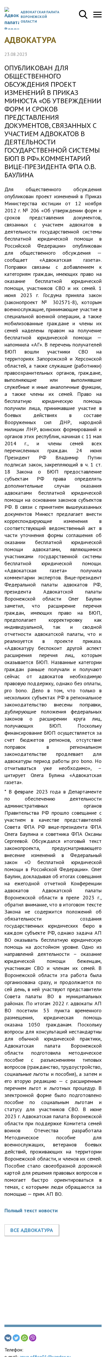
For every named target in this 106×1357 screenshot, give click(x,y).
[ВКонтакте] (7, 1337)
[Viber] (32, 1337)
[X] (16, 1337)
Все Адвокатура (31, 1230)
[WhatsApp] (24, 1337)
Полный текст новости (31, 1210)
